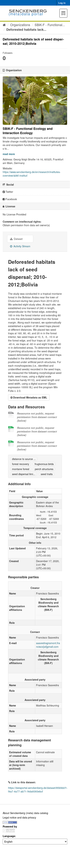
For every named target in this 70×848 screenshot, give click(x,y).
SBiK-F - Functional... (50, 24)
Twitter (9, 191)
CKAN (9, 830)
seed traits (47, 474)
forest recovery (20, 464)
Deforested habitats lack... (26, 29)
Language (9, 836)
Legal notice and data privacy (19, 817)
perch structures (44, 469)
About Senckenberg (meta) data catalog (25, 813)
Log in (62, 2)
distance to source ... (24, 459)
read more (9, 154)
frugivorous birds (44, 464)
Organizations (20, 24)
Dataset (18, 239)
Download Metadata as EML (30, 397)
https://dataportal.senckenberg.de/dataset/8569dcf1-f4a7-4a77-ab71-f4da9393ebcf (38, 789)
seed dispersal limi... (23, 474)
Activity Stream (21, 246)
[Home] (4, 24)
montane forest (20, 469)
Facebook (11, 199)
